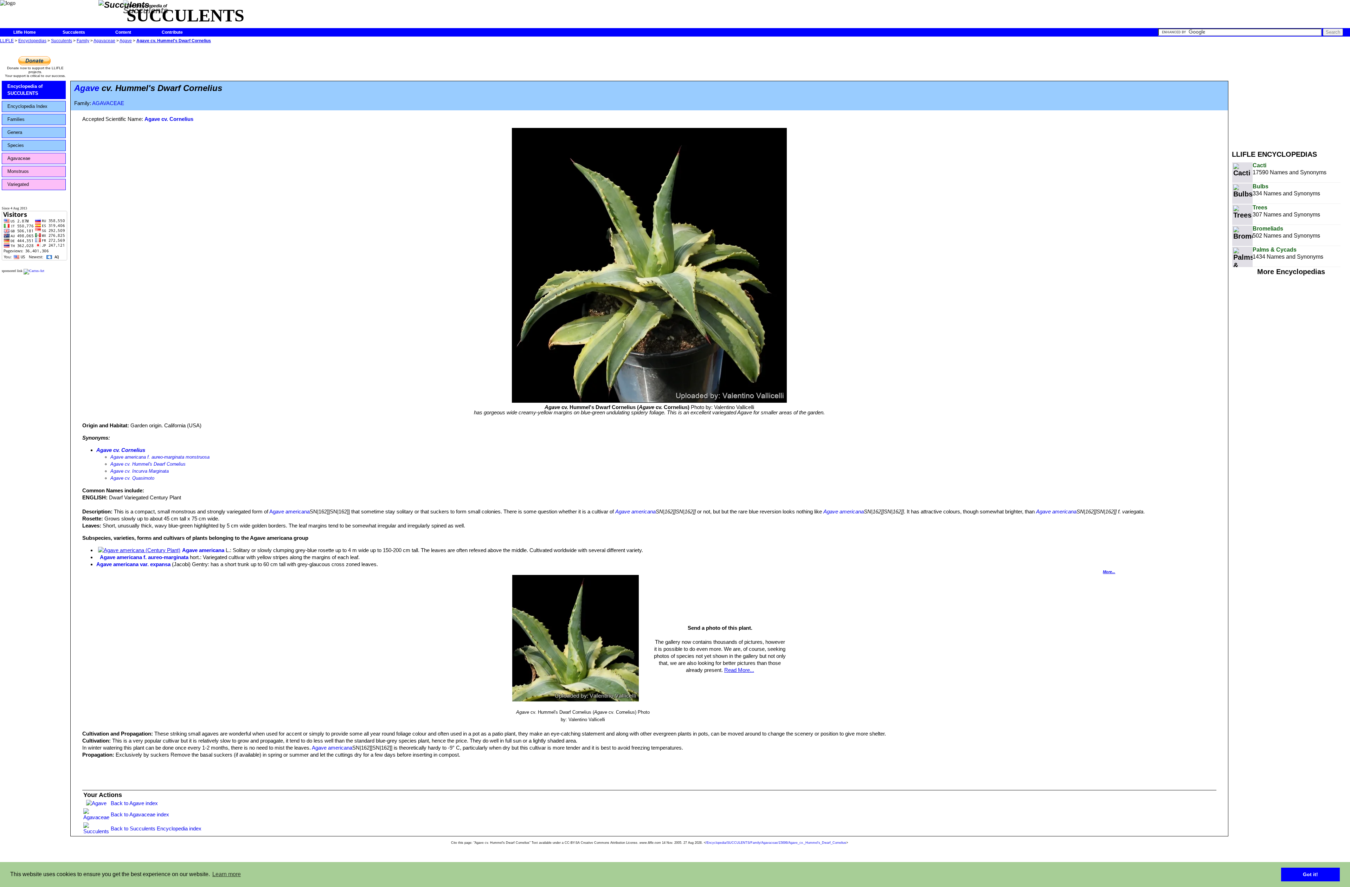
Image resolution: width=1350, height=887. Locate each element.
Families (16, 119)
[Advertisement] (1291, 94)
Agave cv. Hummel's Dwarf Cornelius (173, 40)
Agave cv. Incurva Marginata (139, 471)
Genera (14, 132)
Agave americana (289, 511)
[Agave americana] (139, 550)
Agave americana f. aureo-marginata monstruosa (160, 457)
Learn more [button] (226, 874)
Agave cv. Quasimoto (132, 478)
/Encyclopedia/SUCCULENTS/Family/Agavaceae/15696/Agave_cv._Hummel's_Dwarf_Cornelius (776, 842)
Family (83, 40)
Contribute (172, 32)
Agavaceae (104, 40)
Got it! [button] (1310, 874)
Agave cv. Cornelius (168, 119)
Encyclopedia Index (27, 106)
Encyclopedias (32, 40)
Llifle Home (24, 32)
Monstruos (18, 171)
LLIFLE (7, 40)
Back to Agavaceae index (140, 814)
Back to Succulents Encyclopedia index (156, 828)
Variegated (18, 184)
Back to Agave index (134, 803)
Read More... (739, 670)
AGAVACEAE (108, 103)
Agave (126, 40)
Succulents (74, 32)
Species (15, 145)
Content (123, 32)
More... (1109, 572)
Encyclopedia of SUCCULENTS (25, 90)
